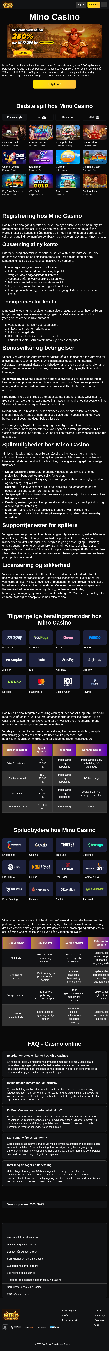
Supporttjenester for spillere (22, 1265)
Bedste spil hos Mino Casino (23, 1237)
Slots (92, 117)
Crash (65, 117)
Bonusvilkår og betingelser (22, 1251)
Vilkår (97, 1325)
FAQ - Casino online (18, 1294)
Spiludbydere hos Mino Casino (24, 1287)
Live (39, 117)
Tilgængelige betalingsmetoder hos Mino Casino (34, 1279)
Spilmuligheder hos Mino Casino (25, 1258)
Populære (12, 117)
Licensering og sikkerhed (21, 1272)
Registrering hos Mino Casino (23, 1244)
